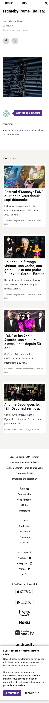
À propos (24, 489)
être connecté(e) (22, 130)
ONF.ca (24, 520)
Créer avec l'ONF (24, 473)
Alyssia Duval (15, 21)
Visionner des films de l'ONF (24, 462)
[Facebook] (6, 41)
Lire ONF (9, 3)
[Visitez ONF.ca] (28, 3)
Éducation (24, 537)
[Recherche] (46, 3)
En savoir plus (32, 693)
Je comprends (12, 693)
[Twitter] (14, 41)
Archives (24, 542)
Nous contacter (24, 499)
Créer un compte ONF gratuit (24, 457)
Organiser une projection (24, 479)
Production (24, 526)
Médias (24, 505)
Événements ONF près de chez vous (24, 468)
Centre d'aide (24, 494)
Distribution (24, 531)
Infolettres (24, 510)
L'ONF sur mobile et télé (24, 584)
